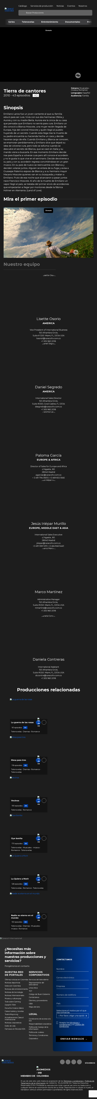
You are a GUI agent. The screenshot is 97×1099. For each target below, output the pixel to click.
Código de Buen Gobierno (39, 994)
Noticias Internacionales (14, 995)
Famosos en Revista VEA (15, 1029)
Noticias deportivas (12, 983)
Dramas (26, 731)
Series (11, 22)
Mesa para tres (18, 760)
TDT (30, 991)
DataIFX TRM (10, 1005)
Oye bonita (16, 838)
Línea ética (33, 988)
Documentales (72, 22)
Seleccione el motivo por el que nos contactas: (71, 1011)
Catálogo (22, 6)
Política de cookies (36, 1032)
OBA (31, 1004)
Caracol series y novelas (14, 1011)
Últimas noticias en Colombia (16, 980)
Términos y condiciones (73, 1081)
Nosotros (83, 6)
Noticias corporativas (13, 1023)
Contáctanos (34, 997)
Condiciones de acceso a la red (40, 1020)
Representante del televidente (36, 984)
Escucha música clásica (14, 1008)
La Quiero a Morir (20, 879)
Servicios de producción (42, 6)
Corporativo (33, 1038)
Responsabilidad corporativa (40, 1024)
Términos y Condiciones (38, 1035)
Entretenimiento (49, 22)
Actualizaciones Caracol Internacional (14, 1018)
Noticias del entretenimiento (16, 989)
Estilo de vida (10, 1026)
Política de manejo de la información (38, 1028)
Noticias (60, 6)
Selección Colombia (13, 986)
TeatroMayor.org (11, 1014)
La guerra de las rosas (22, 722)
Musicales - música (31, 847)
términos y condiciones (69, 1024)
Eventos (71, 6)
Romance (35, 731)
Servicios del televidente (39, 980)
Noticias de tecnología (14, 992)
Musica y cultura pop (13, 998)
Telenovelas (28, 22)
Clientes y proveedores (38, 1000)
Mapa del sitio (34, 1007)
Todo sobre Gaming (13, 1002)
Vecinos (15, 801)
